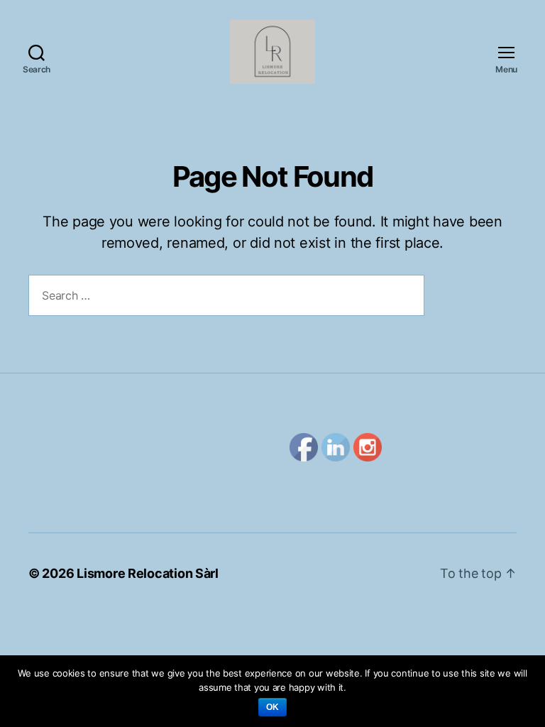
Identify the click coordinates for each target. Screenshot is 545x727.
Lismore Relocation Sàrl (148, 573)
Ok (273, 707)
